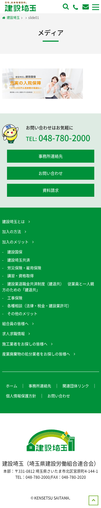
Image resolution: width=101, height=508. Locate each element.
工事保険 (14, 297)
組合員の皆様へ (15, 323)
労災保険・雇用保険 (24, 267)
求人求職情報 (13, 333)
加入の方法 (11, 231)
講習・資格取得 (20, 275)
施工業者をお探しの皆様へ (24, 343)
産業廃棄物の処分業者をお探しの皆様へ (36, 353)
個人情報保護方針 (21, 395)
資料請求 (51, 190)
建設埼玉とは (13, 221)
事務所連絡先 (51, 156)
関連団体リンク (75, 385)
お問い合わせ (51, 173)
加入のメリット (15, 241)
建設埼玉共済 (18, 260)
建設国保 (14, 251)
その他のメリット (22, 313)
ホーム (11, 385)
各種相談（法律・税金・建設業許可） (39, 305)
